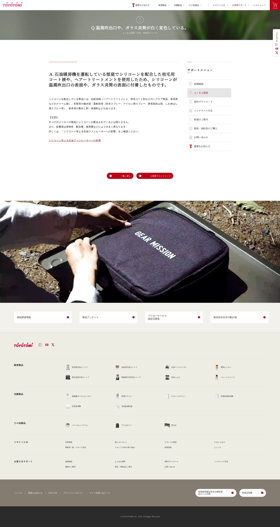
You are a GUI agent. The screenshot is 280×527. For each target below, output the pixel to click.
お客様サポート (239, 5)
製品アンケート (90, 317)
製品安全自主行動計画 (225, 317)
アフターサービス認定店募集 (157, 317)
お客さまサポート (23, 461)
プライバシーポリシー (73, 493)
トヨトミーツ (259, 5)
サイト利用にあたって (100, 493)
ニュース (18, 493)
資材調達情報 (24, 317)
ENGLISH (52, 493)
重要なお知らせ (35, 493)
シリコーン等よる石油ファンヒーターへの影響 (75, 140)
